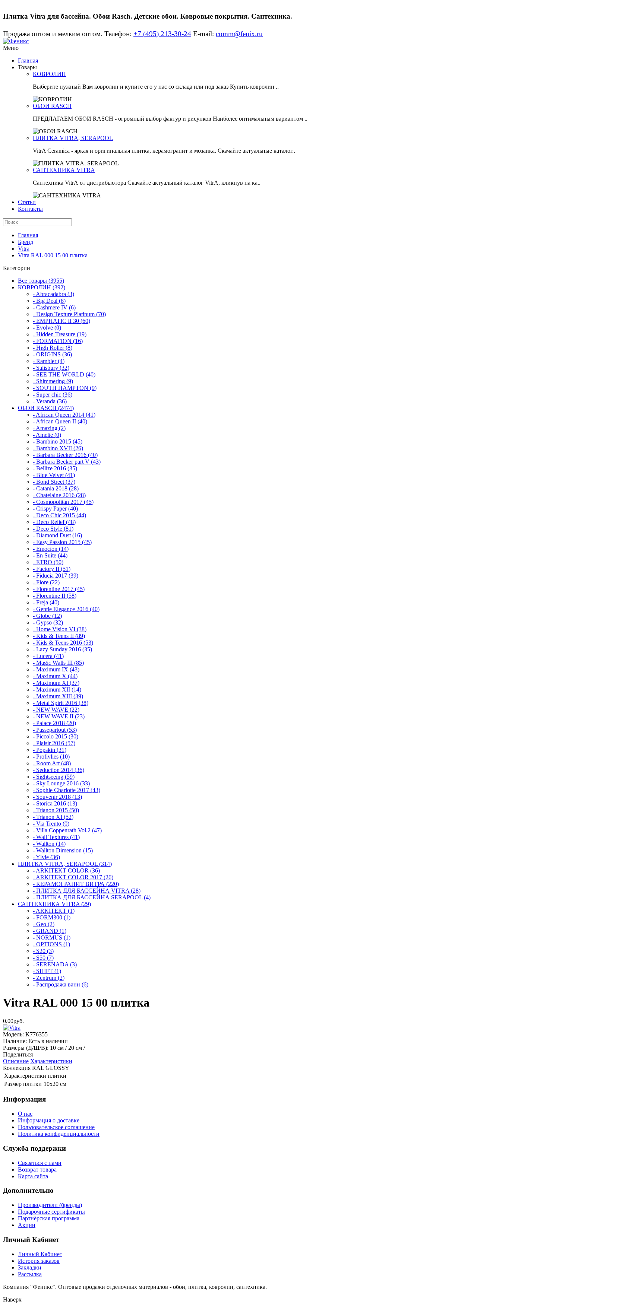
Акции (26, 1225)
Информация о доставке (48, 1120)
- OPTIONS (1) (51, 944)
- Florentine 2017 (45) (59, 589)
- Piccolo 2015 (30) (55, 736)
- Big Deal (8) (49, 301)
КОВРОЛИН (49, 74)
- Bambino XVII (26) (58, 448)
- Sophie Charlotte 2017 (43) (66, 790)
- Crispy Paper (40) (55, 508)
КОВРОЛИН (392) (41, 287)
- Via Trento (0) (51, 823)
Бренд (25, 242)
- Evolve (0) (47, 327)
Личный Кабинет (40, 1254)
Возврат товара (37, 1169)
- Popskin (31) (49, 750)
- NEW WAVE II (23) (59, 716)
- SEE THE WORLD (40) (64, 374)
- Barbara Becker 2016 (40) (65, 455)
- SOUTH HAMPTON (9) (65, 388)
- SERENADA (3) (55, 964)
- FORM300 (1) (51, 917)
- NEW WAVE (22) (56, 709)
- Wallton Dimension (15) (63, 850)
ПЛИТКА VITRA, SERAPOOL (73, 138)
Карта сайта (33, 1176)
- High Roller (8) (52, 347)
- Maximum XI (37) (56, 683)
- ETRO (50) (48, 562)
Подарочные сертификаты (51, 1211)
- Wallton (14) (49, 844)
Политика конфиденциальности (59, 1134)
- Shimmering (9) (53, 381)
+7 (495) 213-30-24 (162, 34)
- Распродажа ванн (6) (60, 984)
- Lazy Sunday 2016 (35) (62, 649)
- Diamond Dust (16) (57, 535)
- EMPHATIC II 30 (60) (61, 321)
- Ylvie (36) (46, 857)
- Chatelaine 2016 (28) (59, 495)
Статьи (27, 202)
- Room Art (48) (52, 763)
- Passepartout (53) (55, 730)
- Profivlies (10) (51, 756)
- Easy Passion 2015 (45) (62, 542)
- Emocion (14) (51, 549)
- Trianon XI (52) (53, 817)
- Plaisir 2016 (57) (54, 743)
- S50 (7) (43, 957)
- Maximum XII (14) (57, 689)
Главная (28, 60)
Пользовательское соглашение (56, 1127)
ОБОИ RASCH (52, 106)
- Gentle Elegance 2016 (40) (66, 609)
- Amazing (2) (49, 428)
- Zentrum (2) (48, 978)
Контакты (30, 209)
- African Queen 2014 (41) (64, 414)
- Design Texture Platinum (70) (69, 314)
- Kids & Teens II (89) (59, 636)
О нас (25, 1113)
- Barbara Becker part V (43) (67, 461)
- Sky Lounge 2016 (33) (61, 783)
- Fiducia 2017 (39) (55, 575)
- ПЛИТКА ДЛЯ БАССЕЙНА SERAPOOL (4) (92, 897)
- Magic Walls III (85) (58, 663)
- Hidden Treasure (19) (59, 334)
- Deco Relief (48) (54, 522)
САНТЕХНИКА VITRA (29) (54, 904)
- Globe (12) (47, 616)
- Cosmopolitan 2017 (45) (63, 502)
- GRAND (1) (49, 931)
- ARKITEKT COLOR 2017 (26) (73, 877)
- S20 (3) (43, 951)
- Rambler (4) (48, 361)
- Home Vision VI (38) (59, 629)
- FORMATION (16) (58, 341)
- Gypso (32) (48, 622)
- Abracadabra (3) (53, 294)
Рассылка (30, 1274)
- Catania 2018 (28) (56, 488)
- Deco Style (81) (53, 528)
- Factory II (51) (51, 569)
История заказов (39, 1261)
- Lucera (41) (48, 656)
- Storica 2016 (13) (55, 803)
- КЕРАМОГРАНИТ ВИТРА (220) (76, 884)
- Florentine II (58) (54, 595)
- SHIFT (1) (47, 971)
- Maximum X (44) (55, 676)
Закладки (29, 1267)
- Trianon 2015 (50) (56, 810)
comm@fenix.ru (239, 34)
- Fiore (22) (46, 582)
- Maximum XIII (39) (58, 696)
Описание (16, 1061)
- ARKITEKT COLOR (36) (66, 870)
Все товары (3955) (41, 280)
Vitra (23, 248)
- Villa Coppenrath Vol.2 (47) (67, 830)
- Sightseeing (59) (54, 776)
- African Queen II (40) (60, 421)
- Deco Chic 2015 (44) (59, 515)
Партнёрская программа (48, 1218)
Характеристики (51, 1061)
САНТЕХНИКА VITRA (64, 170)
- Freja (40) (46, 602)
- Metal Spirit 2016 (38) (60, 703)
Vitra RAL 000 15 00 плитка (53, 255)
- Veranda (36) (50, 401)
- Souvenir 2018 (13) (57, 797)
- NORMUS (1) (51, 937)
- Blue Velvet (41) (54, 475)
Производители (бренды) (50, 1205)
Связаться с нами (39, 1163)
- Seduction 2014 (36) (58, 770)
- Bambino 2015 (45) (57, 441)
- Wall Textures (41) (56, 837)
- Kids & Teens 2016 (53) (63, 642)
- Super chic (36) (52, 394)
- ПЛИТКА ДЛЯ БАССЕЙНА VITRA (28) (87, 890)
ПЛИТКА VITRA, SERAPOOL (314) (65, 864)
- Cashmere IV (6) (54, 307)
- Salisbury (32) (51, 368)
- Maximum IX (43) (56, 669)
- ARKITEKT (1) (54, 911)
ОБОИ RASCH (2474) (46, 408)
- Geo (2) (43, 924)
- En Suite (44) (50, 555)
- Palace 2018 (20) (54, 723)
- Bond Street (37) (54, 482)
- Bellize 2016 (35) (55, 468)
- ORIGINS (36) (52, 354)
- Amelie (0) (47, 435)
